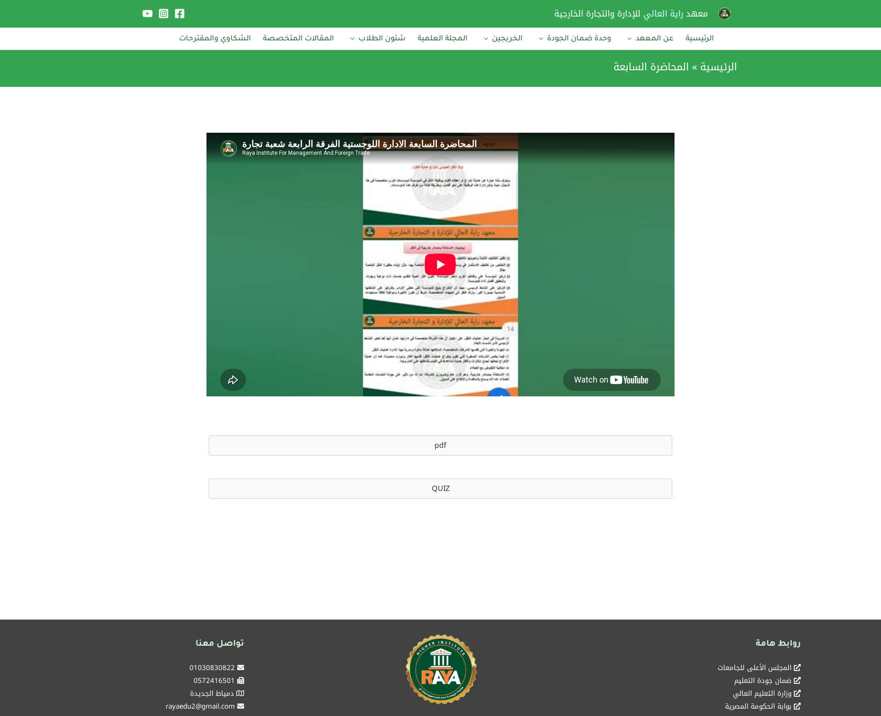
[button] (440, 445)
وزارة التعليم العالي (762, 693)
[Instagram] (163, 13)
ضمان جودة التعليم (763, 680)
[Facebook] (179, 13)
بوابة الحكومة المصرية (758, 706)
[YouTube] (147, 13)
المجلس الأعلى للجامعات (755, 667)
